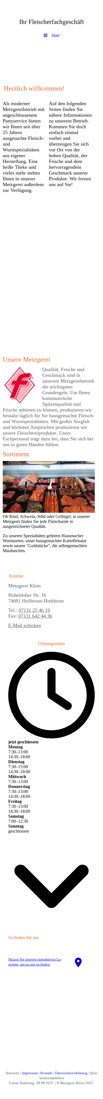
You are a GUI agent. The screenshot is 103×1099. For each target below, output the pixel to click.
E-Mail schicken (24, 625)
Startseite (13, 1073)
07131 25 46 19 (34, 610)
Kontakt (46, 1073)
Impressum (30, 1073)
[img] (51, 60)
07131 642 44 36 (35, 616)
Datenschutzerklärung (71, 1073)
